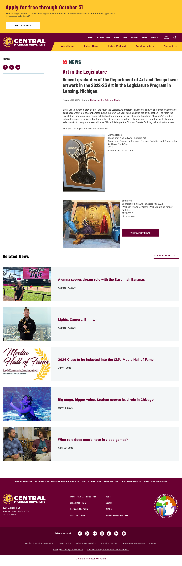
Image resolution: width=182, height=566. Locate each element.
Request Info (103, 37)
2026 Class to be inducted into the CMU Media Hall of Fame (106, 360)
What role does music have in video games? (93, 440)
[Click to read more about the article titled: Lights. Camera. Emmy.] (27, 324)
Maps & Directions (79, 509)
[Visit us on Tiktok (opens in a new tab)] (109, 533)
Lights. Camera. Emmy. (76, 320)
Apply (91, 37)
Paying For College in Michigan (68, 549)
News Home (67, 46)
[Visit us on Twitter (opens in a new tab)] (87, 533)
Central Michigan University (92, 558)
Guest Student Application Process (100, 481)
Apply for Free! (23, 25)
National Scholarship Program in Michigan (57, 481)
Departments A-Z (78, 503)
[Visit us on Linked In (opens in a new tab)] (116, 533)
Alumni (134, 37)
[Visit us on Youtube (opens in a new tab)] (95, 533)
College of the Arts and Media (105, 100)
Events (154, 37)
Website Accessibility (86, 543)
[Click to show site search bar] (175, 37)
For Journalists (145, 46)
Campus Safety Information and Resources (108, 549)
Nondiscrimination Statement (39, 543)
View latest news (140, 233)
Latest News (91, 46)
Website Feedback (110, 543)
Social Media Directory (117, 515)
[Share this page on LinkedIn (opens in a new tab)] (18, 67)
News (144, 37)
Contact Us (170, 46)
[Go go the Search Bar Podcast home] (124, 533)
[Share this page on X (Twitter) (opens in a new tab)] (12, 67)
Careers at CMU (77, 515)
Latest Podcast (117, 46)
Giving (109, 509)
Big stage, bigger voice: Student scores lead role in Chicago (106, 400)
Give (125, 37)
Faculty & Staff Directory (83, 496)
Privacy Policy (64, 543)
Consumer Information (134, 543)
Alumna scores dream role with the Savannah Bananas (101, 280)
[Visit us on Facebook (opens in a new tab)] (80, 533)
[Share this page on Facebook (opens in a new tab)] (6, 67)
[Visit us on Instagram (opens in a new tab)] (102, 533)
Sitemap (153, 543)
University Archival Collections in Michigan (144, 481)
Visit (116, 37)
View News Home (162, 255)
